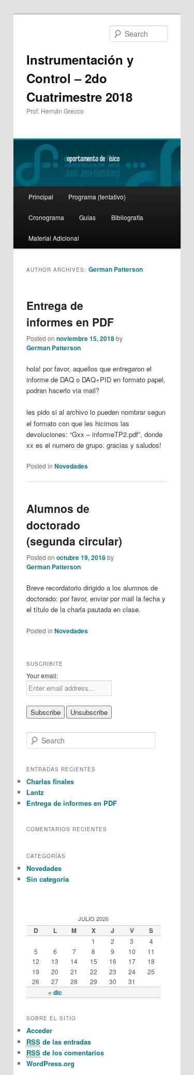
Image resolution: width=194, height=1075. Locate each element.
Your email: (42, 675)
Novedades (71, 466)
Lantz (35, 792)
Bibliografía (127, 217)
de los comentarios (65, 1052)
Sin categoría (47, 879)
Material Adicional (53, 237)
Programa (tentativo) (97, 196)
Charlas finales (50, 781)
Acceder (39, 1030)
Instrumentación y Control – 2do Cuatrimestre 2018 (79, 78)
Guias (87, 217)
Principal (40, 196)
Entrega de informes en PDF (70, 314)
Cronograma (46, 217)
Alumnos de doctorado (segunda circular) (74, 525)
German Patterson (115, 269)
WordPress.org (50, 1063)
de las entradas (58, 1042)
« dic (55, 992)
